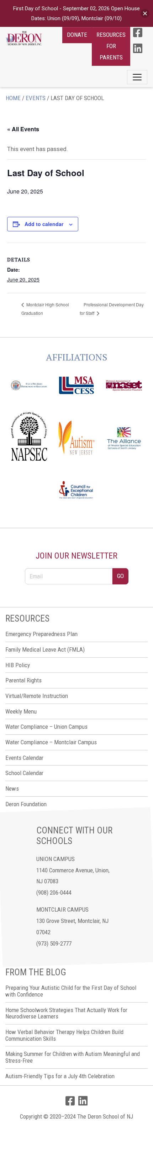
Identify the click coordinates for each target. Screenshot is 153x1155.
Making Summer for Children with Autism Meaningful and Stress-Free (72, 1057)
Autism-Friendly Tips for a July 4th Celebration (60, 1076)
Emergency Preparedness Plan (41, 633)
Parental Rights (23, 680)
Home (13, 98)
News (12, 788)
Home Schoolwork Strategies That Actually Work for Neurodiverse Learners (66, 1013)
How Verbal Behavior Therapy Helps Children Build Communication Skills (64, 1035)
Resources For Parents (111, 46)
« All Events (23, 129)
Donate (77, 34)
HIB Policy (17, 665)
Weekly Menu (21, 711)
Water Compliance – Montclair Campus (51, 742)
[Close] (145, 13)
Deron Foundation (26, 804)
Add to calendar (44, 223)
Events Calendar (24, 757)
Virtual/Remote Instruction (36, 695)
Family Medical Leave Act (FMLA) (45, 649)
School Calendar (24, 772)
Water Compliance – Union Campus (46, 726)
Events (36, 98)
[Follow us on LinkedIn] (137, 48)
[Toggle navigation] (137, 77)
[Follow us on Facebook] (137, 33)
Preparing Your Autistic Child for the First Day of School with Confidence (70, 991)
